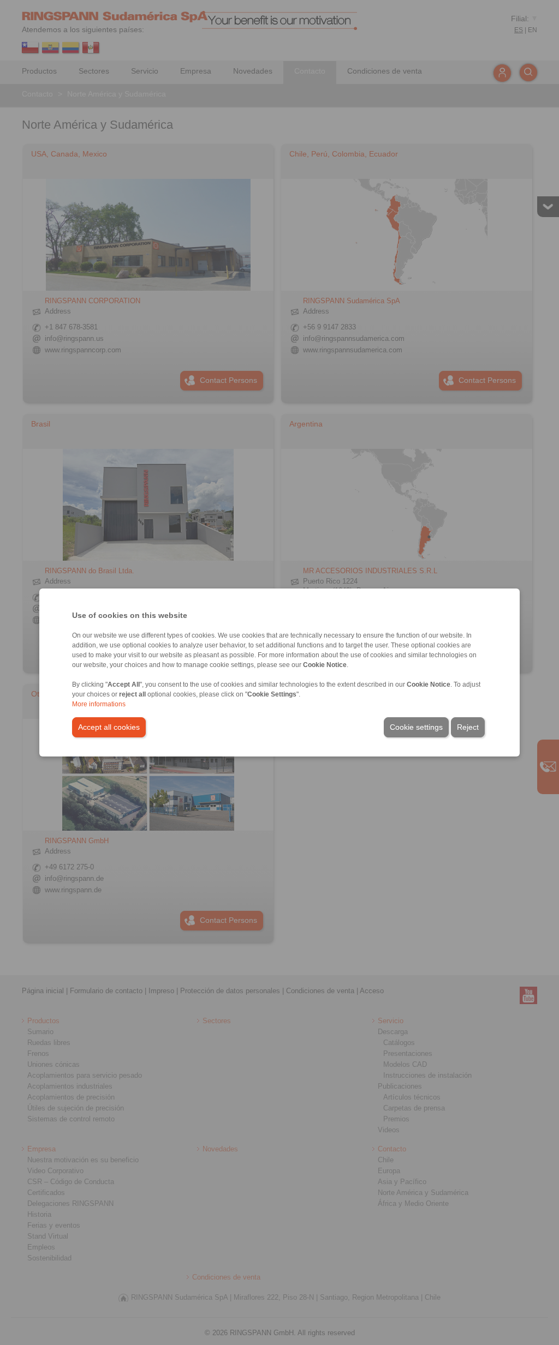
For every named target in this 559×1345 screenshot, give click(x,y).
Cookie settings (416, 727)
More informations (99, 704)
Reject (468, 727)
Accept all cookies (109, 727)
